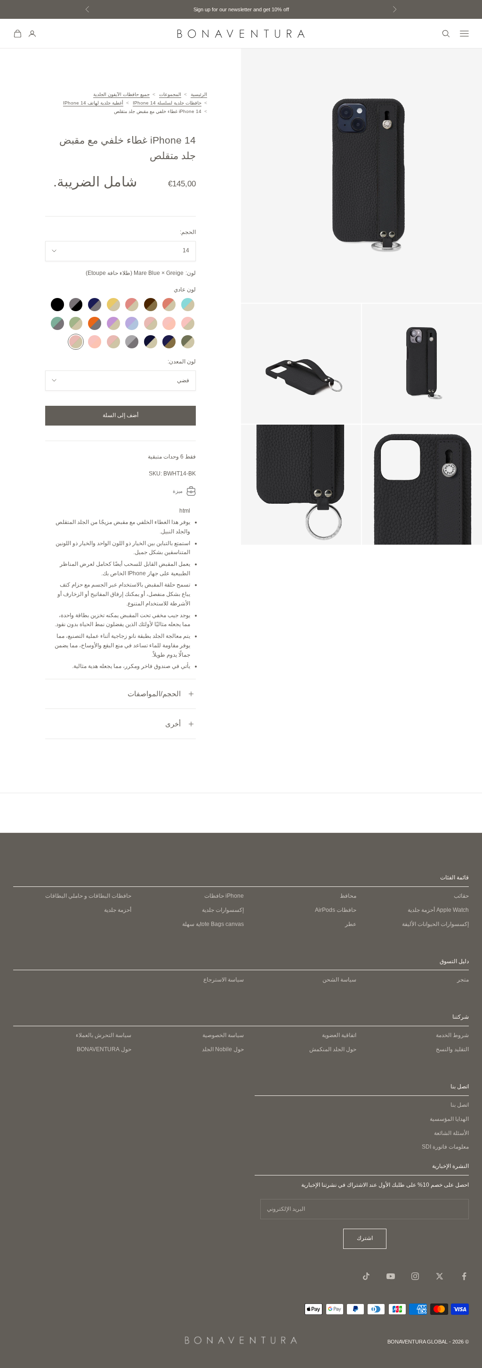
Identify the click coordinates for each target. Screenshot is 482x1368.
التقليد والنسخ (452, 1049)
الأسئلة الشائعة (451, 1133)
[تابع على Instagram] (415, 1276)
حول (104, 1049)
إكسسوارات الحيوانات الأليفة (435, 924)
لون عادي (185, 289)
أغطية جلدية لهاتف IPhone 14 (93, 102)
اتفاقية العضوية (339, 1035)
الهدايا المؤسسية (449, 1119)
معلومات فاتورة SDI (445, 1146)
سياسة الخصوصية (223, 1035)
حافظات (224, 896)
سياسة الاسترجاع (223, 979)
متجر (463, 979)
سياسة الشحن (339, 979)
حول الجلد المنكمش (332, 1049)
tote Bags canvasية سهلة (213, 924)
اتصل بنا (459, 1105)
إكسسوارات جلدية (223, 910)
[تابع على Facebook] (464, 1276)
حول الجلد (223, 1049)
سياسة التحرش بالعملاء (103, 1035)
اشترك (365, 1238)
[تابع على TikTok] (366, 1276)
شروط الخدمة (452, 1035)
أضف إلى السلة (120, 415)
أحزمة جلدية (438, 910)
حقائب (461, 896)
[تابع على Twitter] (439, 1276)
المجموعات (170, 94)
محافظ (348, 896)
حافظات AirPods (335, 910)
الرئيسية (199, 94)
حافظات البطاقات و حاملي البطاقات (88, 896)
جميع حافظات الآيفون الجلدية (121, 94)
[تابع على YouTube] (390, 1276)
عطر (350, 924)
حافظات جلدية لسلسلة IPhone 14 (167, 102)
